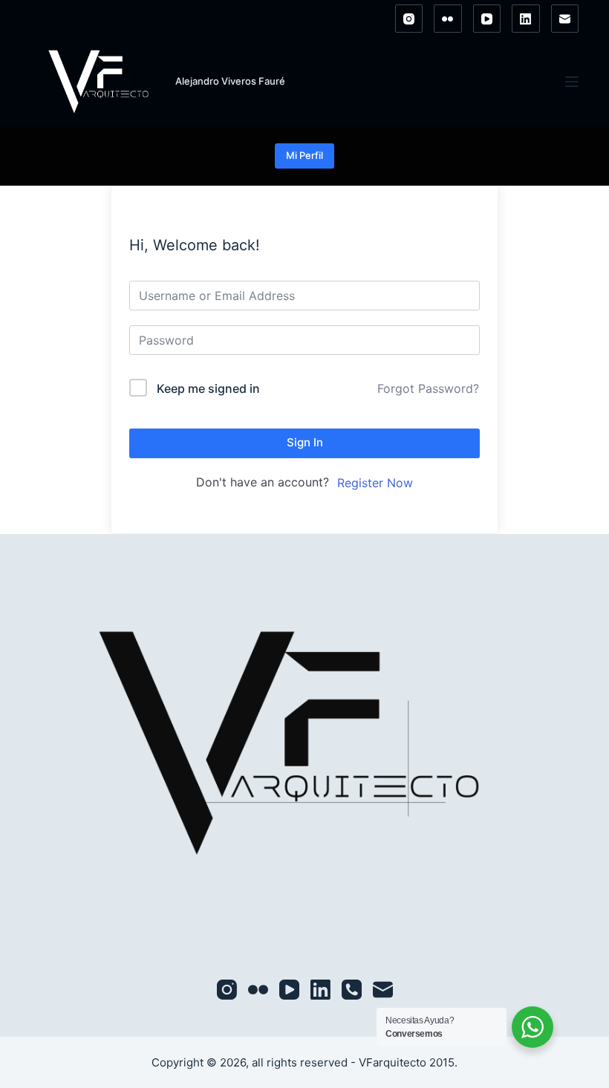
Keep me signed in (208, 388)
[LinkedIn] (526, 18)
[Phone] (352, 990)
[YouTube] (487, 18)
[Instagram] (409, 18)
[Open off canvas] (572, 81)
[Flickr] (448, 18)
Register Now (375, 482)
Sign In (305, 442)
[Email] (565, 18)
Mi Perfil (304, 155)
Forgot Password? (428, 388)
